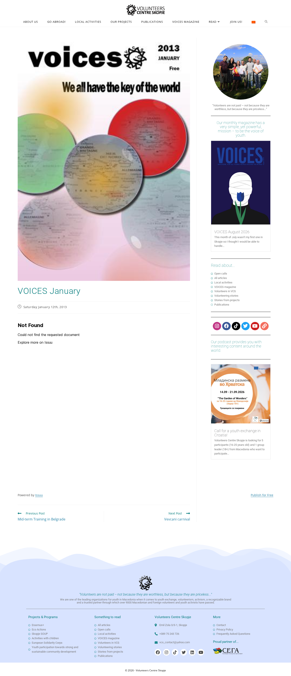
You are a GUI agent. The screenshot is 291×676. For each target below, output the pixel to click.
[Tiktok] (236, 326)
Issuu (39, 495)
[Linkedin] (192, 652)
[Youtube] (255, 326)
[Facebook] (226, 326)
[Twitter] (245, 326)
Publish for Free (262, 495)
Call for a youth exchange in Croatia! (237, 433)
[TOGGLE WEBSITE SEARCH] (266, 22)
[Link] (264, 326)
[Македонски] (253, 22)
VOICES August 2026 (231, 232)
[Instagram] (217, 326)
